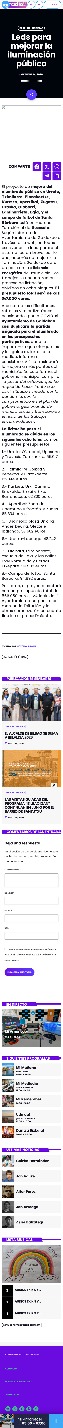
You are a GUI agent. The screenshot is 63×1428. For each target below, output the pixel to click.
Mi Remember (28, 1099)
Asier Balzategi (29, 1222)
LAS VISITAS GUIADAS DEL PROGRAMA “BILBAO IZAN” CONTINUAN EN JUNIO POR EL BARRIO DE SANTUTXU (29, 805)
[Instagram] (28, 1408)
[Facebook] (35, 1408)
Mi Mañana (26, 1068)
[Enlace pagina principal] (14, 5)
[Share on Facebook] (37, 166)
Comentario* (12, 869)
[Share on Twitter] (47, 166)
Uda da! (23, 1114)
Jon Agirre (25, 1176)
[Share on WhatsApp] (56, 166)
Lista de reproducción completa (21, 1325)
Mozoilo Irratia (26, 646)
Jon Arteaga (27, 1206)
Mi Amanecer (16, 1031)
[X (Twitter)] (15, 1408)
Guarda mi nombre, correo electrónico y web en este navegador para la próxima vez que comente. (30, 955)
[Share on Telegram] (47, 175)
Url (7, 928)
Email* (8, 910)
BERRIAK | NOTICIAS (31, 28)
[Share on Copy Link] (56, 175)
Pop (8, 1024)
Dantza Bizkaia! (30, 1130)
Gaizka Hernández (32, 1160)
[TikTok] (21, 1408)
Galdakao (9, 657)
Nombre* (9, 893)
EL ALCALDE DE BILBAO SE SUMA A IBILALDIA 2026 (31, 735)
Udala (23, 657)
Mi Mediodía (27, 1083)
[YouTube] (7, 1408)
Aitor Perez (26, 1191)
